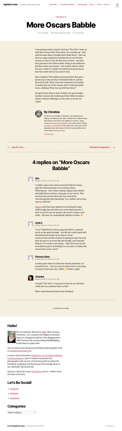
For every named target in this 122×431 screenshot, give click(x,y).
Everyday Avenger (67, 4)
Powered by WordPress (35, 426)
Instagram (14, 398)
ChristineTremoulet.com (20, 351)
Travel (99, 4)
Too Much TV (61, 17)
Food (91, 4)
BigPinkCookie (11, 4)
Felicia (38, 207)
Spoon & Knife (60, 130)
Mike (44, 332)
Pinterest (14, 393)
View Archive (49, 134)
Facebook (14, 389)
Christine (46, 33)
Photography (82, 4)
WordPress (36, 371)
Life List (106, 4)
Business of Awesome (53, 126)
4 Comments (79, 33)
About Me (53, 4)
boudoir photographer (60, 123)
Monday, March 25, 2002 (62, 33)
